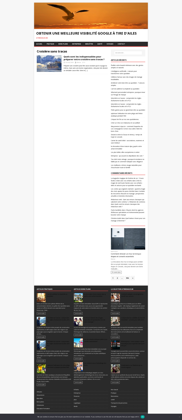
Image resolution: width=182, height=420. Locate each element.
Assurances (40, 395)
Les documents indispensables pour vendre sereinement (95, 340)
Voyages (110, 44)
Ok (143, 417)
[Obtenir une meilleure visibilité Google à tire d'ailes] (91, 28)
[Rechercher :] (128, 53)
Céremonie (40, 405)
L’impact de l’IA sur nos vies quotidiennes (125, 119)
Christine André (116, 218)
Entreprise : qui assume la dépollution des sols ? (127, 156)
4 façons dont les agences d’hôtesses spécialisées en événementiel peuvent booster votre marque (127, 212)
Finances (77, 396)
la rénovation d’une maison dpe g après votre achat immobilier (95, 295)
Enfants (76, 389)
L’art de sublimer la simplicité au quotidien (125, 89)
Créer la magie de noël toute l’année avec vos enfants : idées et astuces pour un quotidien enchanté (127, 183)
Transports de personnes (119, 403)
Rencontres (114, 396)
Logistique (77, 403)
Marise (79, 62)
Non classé (114, 389)
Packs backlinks (116, 210)
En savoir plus (116, 272)
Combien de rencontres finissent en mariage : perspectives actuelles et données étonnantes (128, 193)
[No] (179, 417)
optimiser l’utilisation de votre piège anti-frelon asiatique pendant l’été (58, 366)
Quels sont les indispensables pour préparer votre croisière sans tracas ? (84, 58)
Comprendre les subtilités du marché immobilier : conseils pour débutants (133, 319)
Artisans (39, 392)
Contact (121, 44)
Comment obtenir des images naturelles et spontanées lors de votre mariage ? (94, 320)
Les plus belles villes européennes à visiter (125, 152)
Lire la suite (41, 313)
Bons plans (63, 44)
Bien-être (89, 44)
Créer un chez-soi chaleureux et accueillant (125, 123)
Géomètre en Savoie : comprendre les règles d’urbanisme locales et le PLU (58, 320)
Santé (99, 44)
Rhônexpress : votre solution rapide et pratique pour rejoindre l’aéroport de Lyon (132, 344)
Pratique (50, 44)
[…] (86, 70)
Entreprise (76, 44)
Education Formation (43, 408)
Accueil (39, 44)
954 (127, 278)
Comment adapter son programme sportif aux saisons (132, 295)
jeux (75, 400)
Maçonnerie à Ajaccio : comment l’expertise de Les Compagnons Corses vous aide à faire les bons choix (127, 128)
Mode (76, 406)
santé (113, 400)
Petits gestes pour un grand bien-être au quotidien (128, 110)
